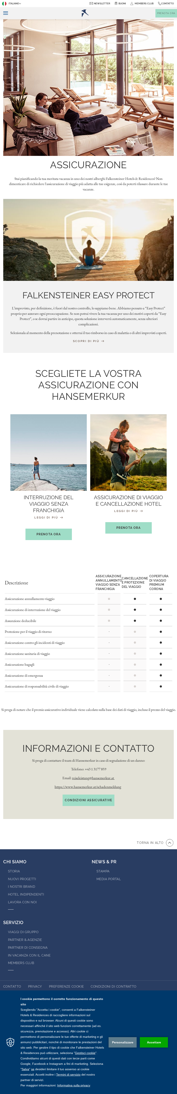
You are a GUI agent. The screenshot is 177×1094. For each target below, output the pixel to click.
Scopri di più (87, 341)
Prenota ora (48, 534)
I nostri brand (21, 887)
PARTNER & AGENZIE (25, 940)
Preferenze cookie (66, 986)
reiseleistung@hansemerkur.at (93, 778)
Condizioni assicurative (88, 800)
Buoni (122, 3)
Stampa (103, 871)
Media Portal (108, 879)
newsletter (102, 3)
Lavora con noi (22, 902)
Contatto (167, 3)
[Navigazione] (4, 13)
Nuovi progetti (22, 879)
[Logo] (85, 13)
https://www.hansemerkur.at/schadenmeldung (88, 786)
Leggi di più (46, 517)
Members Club (21, 963)
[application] (88, 1042)
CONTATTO (12, 986)
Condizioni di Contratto (113, 986)
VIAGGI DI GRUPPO (23, 932)
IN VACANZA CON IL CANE (29, 955)
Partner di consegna (28, 948)
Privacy (35, 986)
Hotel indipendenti (26, 894)
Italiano (14, 3)
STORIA (14, 871)
